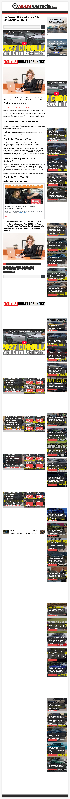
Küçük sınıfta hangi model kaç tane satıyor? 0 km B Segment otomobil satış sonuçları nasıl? (56, 516)
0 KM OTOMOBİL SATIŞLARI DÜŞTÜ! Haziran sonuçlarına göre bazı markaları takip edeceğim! (56, 611)
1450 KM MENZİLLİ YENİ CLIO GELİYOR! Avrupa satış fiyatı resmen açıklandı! (56, 766)
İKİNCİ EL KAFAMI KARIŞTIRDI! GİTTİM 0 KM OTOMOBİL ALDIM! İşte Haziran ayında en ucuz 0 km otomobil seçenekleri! (56, 640)
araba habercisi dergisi (12, 264)
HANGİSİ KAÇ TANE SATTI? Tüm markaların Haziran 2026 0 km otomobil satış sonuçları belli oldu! (56, 561)
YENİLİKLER (28, 12)
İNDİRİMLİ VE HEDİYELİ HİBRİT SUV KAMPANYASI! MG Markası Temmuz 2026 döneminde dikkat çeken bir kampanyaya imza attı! (56, 355)
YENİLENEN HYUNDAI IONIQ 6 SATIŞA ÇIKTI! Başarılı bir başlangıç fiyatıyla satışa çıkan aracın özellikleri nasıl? (56, 291)
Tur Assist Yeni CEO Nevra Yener (25, 269)
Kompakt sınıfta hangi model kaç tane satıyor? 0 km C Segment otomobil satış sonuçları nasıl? (56, 466)
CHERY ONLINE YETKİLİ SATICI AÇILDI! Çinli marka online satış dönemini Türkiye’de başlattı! (14, 459)
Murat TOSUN (15, 23)
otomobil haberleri (35, 264)
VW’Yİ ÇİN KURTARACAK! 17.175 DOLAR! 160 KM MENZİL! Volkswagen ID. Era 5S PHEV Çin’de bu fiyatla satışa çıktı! (13, 420)
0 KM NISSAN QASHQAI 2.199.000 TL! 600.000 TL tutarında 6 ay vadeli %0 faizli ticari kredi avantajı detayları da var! (56, 260)
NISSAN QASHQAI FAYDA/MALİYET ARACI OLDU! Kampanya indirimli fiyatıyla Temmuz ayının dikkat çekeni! (56, 545)
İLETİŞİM (38, 12)
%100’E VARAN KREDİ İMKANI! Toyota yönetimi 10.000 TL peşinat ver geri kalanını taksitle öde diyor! (56, 736)
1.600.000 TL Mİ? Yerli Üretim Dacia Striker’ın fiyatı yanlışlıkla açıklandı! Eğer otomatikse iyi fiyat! (56, 151)
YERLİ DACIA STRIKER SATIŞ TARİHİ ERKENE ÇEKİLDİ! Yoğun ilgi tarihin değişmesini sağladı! (56, 371)
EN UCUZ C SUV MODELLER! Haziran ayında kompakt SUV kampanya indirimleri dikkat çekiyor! (56, 671)
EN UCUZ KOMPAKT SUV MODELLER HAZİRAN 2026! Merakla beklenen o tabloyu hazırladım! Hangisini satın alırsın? (56, 750)
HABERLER (5, 12)
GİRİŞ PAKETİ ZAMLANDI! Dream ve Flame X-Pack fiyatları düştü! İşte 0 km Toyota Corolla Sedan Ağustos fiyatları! (55, 180)
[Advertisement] (24, 289)
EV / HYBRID (21, 12)
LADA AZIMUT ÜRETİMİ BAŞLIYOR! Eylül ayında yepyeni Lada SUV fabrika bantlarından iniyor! (56, 706)
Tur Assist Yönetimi (9, 271)
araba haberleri (24, 264)
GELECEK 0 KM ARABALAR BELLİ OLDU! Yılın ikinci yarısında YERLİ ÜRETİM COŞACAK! (55, 341)
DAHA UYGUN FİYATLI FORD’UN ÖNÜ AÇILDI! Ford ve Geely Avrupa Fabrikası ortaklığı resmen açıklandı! (56, 276)
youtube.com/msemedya (16, 107)
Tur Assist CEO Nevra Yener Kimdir (12, 266)
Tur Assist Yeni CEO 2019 (10, 269)
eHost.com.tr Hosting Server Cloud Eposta (20, 796)
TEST (34, 12)
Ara (43, 27)
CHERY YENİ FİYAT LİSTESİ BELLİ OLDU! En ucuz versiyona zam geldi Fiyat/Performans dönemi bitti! (56, 245)
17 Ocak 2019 (8, 23)
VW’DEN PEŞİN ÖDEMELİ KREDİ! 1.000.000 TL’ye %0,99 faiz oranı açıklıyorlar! (56, 327)
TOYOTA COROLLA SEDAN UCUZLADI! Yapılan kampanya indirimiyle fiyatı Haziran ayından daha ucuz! (56, 386)
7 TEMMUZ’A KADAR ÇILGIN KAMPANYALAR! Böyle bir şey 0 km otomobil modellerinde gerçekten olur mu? (56, 626)
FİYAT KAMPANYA (12, 12)
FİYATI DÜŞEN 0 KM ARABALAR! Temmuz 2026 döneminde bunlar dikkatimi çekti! (56, 451)
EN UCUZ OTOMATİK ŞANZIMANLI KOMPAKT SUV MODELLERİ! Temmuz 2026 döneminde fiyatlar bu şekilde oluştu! (56, 480)
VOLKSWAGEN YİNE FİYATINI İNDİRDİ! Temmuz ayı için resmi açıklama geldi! (56, 532)
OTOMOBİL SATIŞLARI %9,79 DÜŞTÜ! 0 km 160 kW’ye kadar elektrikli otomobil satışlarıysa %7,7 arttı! (56, 576)
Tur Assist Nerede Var (28, 266)
